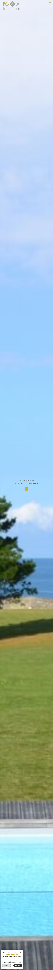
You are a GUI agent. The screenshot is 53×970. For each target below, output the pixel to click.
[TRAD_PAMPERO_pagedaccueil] (11, 9)
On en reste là (17, 951)
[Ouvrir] (26, 489)
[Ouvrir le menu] (51, 3)
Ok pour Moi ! (18, 965)
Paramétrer (7, 965)
